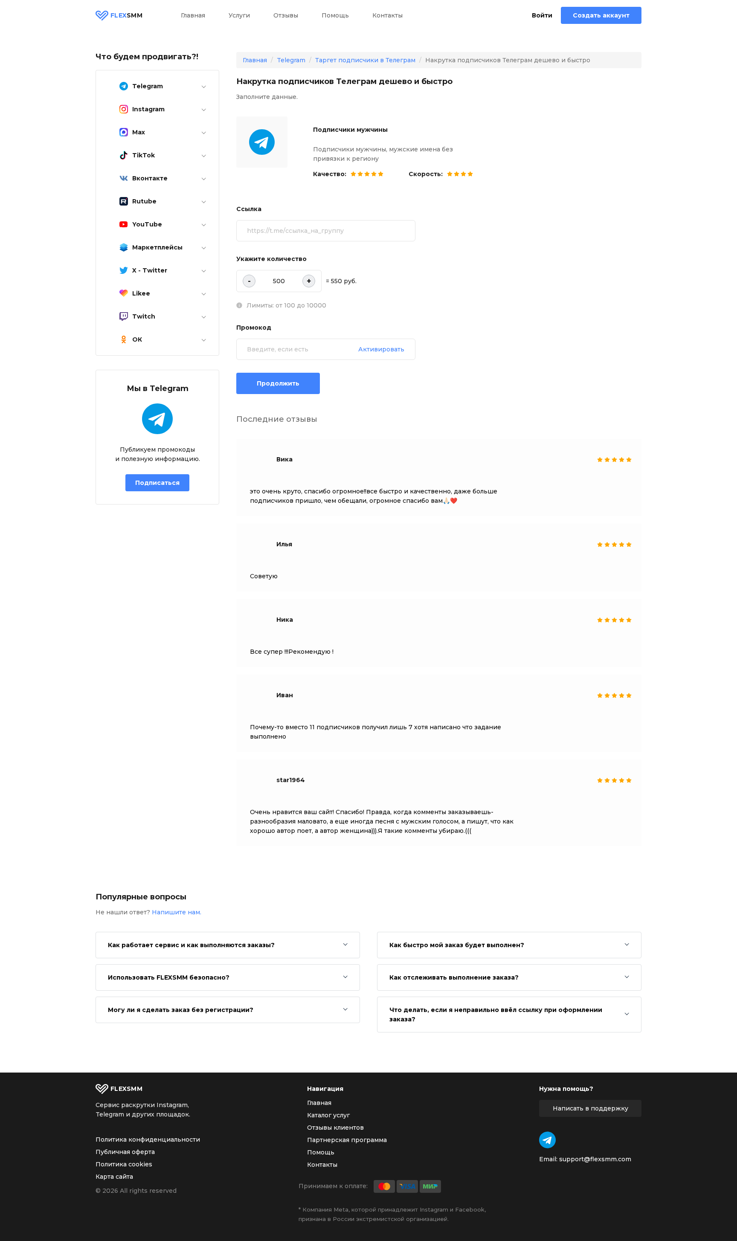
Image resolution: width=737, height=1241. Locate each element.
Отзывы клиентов (335, 1128)
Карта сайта (114, 1177)
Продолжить (278, 383)
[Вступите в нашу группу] (547, 1139)
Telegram (291, 60)
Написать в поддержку (590, 1108)
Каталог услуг (328, 1115)
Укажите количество (271, 259)
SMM (126, 15)
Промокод (253, 327)
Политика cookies (124, 1164)
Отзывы (285, 15)
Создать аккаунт (601, 15)
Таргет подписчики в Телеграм (365, 60)
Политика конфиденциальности (148, 1139)
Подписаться (157, 483)
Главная (193, 15)
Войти (542, 15)
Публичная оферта (125, 1152)
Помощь (335, 15)
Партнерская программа (347, 1140)
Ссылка (248, 209)
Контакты (387, 15)
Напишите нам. (176, 912)
